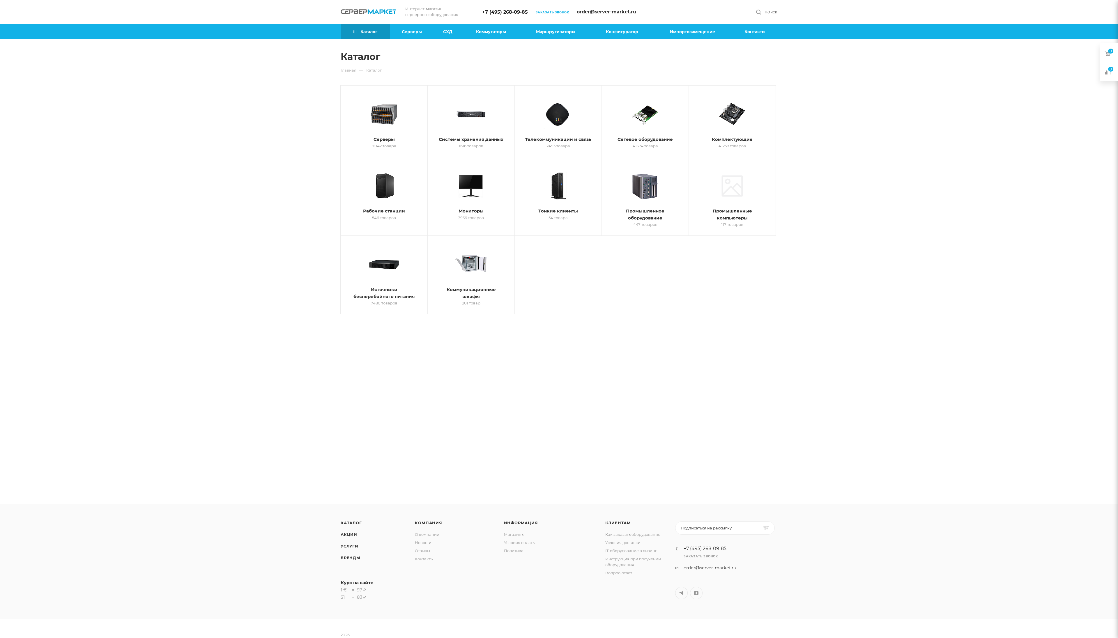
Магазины (514, 534)
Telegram (681, 593)
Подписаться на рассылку (706, 528)
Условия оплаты (519, 542)
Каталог (351, 522)
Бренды (350, 557)
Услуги (349, 546)
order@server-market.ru (606, 12)
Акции (349, 534)
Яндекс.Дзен (696, 593)
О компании (427, 534)
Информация (521, 522)
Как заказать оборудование (632, 534)
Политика (513, 550)
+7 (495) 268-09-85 (505, 12)
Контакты (424, 559)
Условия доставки (623, 542)
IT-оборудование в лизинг (631, 550)
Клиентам (618, 522)
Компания (428, 522)
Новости (423, 542)
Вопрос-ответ (618, 572)
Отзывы (422, 550)
